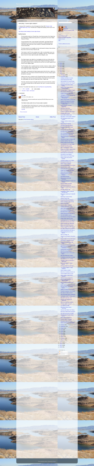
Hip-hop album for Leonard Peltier (67, 81)
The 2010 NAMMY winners (66, 215)
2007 (61, 345)
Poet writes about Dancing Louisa (67, 221)
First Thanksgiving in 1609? (66, 109)
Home (37, 117)
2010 (61, 73)
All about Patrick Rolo (65, 198)
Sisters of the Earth (64, 203)
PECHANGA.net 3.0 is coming (67, 258)
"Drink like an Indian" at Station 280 (68, 139)
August (62, 328)
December (63, 74)
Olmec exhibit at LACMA (66, 270)
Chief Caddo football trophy (66, 114)
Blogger (54, 461)
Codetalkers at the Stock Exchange (68, 257)
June (62, 331)
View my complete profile (69, 30)
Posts (61, 351)
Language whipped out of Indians (67, 160)
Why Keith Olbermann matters (67, 255)
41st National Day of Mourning (67, 134)
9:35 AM (23, 109)
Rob (24, 88)
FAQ (59, 40)
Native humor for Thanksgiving (67, 152)
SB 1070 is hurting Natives (66, 251)
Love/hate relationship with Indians (68, 111)
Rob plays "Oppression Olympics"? (68, 228)
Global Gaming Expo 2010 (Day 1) (68, 230)
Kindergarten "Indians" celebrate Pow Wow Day (67, 192)
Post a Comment (23, 111)
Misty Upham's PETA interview (67, 91)
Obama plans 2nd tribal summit (67, 225)
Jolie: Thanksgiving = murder (67, 147)
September (63, 326)
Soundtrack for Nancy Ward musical (68, 245)
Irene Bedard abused (65, 176)
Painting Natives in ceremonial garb (68, 90)
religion (27, 90)
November (63, 76)
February (63, 338)
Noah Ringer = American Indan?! (67, 240)
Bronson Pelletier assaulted (66, 183)
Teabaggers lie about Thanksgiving (68, 95)
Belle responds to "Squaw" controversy (66, 247)
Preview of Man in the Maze (66, 319)
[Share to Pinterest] (39, 89)
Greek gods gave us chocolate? (67, 168)
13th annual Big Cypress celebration (68, 294)
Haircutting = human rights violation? (68, 116)
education (24, 90)
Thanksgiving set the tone (66, 185)
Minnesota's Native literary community (66, 308)
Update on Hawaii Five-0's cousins (68, 289)
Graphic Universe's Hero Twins (67, 93)
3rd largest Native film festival (67, 125)
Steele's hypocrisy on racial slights (67, 322)
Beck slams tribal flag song (66, 297)
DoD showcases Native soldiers (67, 302)
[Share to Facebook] (38, 89)
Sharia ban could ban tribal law (67, 265)
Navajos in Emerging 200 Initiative (67, 101)
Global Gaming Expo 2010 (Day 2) (68, 226)
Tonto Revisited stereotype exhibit (67, 144)
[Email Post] (32, 88)
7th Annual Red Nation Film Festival (68, 165)
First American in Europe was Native (68, 216)
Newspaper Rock (25, 4)
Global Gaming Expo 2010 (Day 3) (68, 220)
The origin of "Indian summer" (67, 292)
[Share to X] (37, 89)
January (62, 339)
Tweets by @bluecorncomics (64, 43)
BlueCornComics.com (63, 35)
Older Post (53, 117)
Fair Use (60, 371)
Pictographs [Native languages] (65, 37)
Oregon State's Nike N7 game (67, 218)
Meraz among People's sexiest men (68, 99)
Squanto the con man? (65, 167)
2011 (61, 71)
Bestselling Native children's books (68, 211)
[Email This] (34, 89)
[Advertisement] (66, 392)
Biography (66, 28)
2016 (61, 63)
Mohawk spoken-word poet (66, 303)
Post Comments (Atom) (29, 119)
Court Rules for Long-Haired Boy (44, 86)
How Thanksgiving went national (67, 133)
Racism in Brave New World (66, 205)
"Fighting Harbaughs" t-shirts (66, 206)
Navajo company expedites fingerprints (66, 106)
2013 (61, 68)
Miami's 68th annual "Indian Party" (68, 208)
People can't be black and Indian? (67, 170)
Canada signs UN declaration (67, 249)
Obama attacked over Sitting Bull (67, 223)
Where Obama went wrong (66, 317)
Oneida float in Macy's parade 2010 (68, 149)
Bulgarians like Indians (65, 113)
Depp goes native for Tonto (66, 321)
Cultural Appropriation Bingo (66, 79)
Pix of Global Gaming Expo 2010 (67, 210)
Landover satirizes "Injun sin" (66, 140)
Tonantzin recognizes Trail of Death (68, 291)
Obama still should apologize (66, 172)
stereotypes (32, 90)
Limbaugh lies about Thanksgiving (67, 129)
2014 (61, 66)
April (62, 334)
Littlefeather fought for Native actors (68, 296)
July (62, 329)
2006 (61, 347)
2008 (61, 343)
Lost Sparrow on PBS (65, 305)
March (62, 336)
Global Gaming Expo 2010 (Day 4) (68, 213)
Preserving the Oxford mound (67, 150)
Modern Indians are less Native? (67, 142)
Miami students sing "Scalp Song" (67, 155)
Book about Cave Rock (65, 108)
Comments (62, 354)
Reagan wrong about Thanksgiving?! (65, 97)
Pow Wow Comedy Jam (65, 189)
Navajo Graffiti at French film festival (68, 238)
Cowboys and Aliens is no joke (67, 78)
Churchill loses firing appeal (66, 145)
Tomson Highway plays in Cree (67, 273)
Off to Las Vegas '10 (65, 234)
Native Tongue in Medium (66, 163)
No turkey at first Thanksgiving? (67, 131)
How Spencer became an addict (67, 313)
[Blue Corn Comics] (62, 58)
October (62, 324)
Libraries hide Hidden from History (67, 309)
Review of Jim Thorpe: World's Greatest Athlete (67, 88)
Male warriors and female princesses (66, 179)
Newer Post (22, 117)
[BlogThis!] (35, 89)
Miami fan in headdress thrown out (68, 271)
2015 (61, 65)
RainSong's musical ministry (66, 196)
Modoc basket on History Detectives (68, 285)
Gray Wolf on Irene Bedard (66, 154)
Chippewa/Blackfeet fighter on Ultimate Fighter (67, 280)
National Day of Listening (66, 123)
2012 (61, 70)
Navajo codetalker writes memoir (67, 201)
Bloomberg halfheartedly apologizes (68, 311)
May (62, 333)
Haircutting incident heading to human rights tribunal (29, 31)
